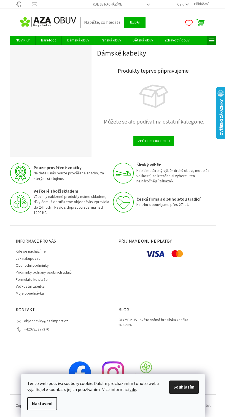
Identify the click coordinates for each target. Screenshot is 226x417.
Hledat (135, 22)
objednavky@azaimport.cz (46, 321)
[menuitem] (22, 40)
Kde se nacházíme (107, 4)
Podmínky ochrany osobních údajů (44, 272)
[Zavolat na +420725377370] (24, 4)
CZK (180, 4)
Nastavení (42, 404)
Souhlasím (184, 387)
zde (133, 390)
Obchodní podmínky (32, 265)
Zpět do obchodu (154, 141)
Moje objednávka (30, 293)
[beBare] (146, 372)
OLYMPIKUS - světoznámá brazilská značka (153, 320)
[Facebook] (80, 372)
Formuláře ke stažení (33, 279)
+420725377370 (36, 329)
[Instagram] (113, 372)
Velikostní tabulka (30, 286)
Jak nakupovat (28, 258)
